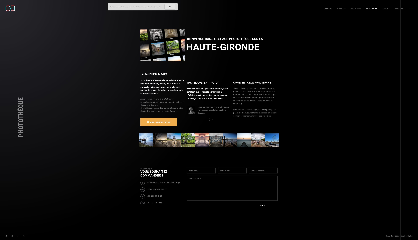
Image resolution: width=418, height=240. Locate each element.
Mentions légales (407, 236)
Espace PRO (399, 8)
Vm (160, 203)
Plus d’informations (156, 7)
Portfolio (341, 8)
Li (152, 203)
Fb (148, 203)
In (156, 203)
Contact (386, 8)
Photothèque (371, 8)
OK (170, 7)
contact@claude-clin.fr (157, 189)
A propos (327, 8)
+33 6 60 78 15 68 (154, 196)
